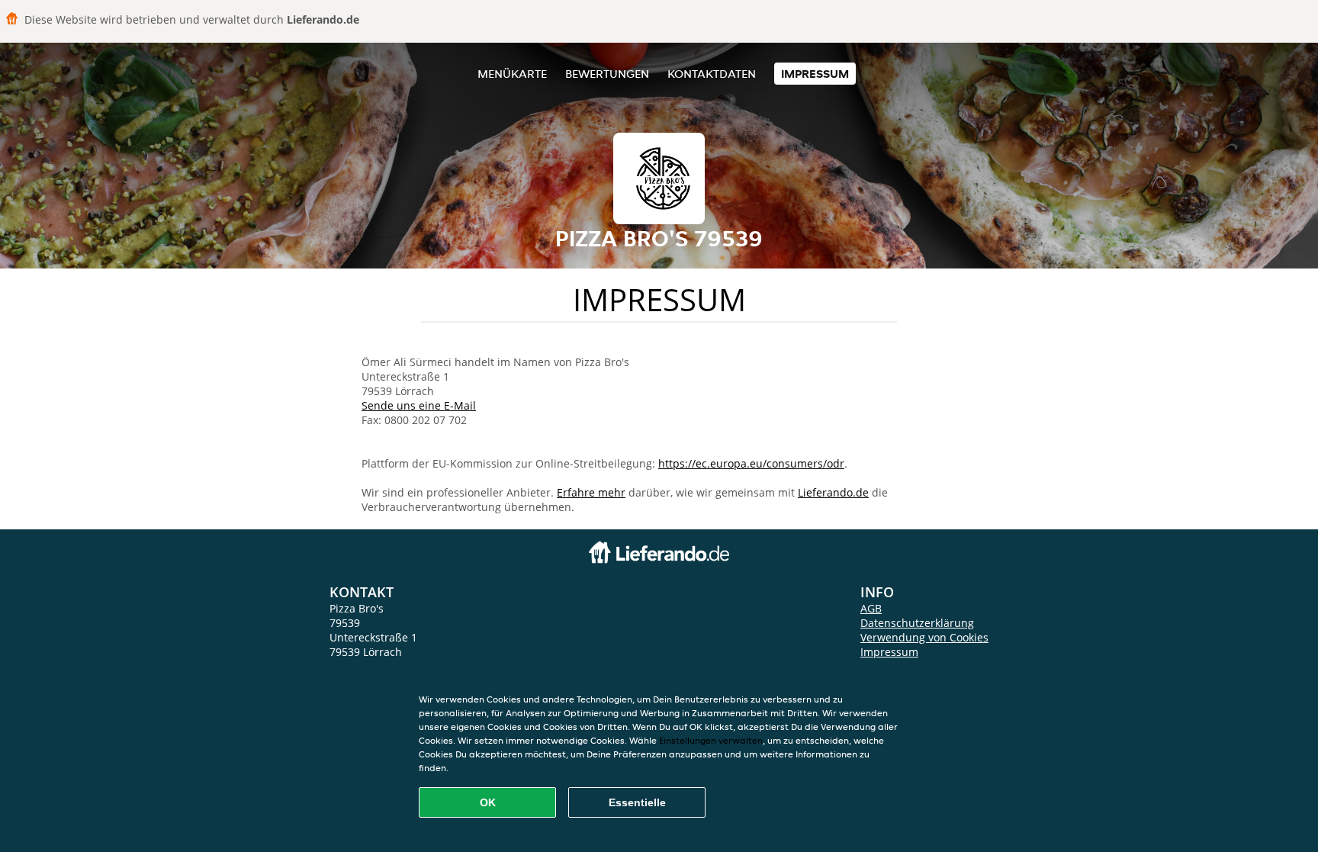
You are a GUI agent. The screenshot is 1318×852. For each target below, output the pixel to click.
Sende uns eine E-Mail (419, 405)
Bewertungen (607, 74)
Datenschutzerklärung (917, 623)
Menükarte (512, 74)
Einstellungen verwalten (711, 740)
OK (488, 802)
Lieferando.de (833, 492)
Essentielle (637, 802)
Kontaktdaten (711, 74)
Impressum (815, 74)
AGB (871, 608)
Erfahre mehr (591, 492)
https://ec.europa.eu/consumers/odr (751, 463)
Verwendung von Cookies (924, 637)
